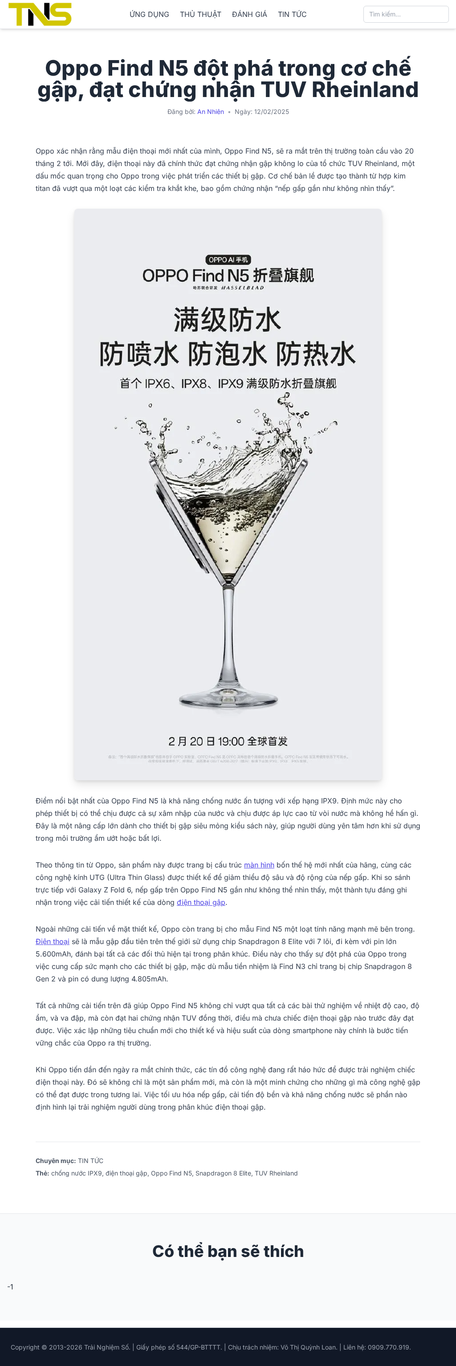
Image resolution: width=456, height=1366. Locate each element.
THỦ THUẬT (200, 14)
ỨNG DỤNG (149, 14)
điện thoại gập (201, 902)
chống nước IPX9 (76, 1173)
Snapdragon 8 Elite (223, 1173)
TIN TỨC (292, 14)
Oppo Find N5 (171, 1173)
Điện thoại (52, 941)
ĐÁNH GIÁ (249, 14)
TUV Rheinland (276, 1173)
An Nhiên (210, 111)
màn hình (259, 864)
